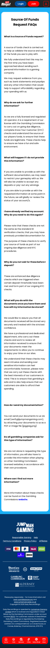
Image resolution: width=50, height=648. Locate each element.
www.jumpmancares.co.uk (25, 602)
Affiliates (43, 541)
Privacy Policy (30, 541)
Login (21, 3)
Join (33, 3)
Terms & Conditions (12, 541)
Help (36, 537)
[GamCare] (14, 569)
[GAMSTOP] (36, 569)
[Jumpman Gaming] (25, 531)
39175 (12, 616)
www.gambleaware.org (23, 599)
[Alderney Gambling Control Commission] (25, 585)
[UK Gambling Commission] (18, 578)
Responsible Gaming (21, 537)
